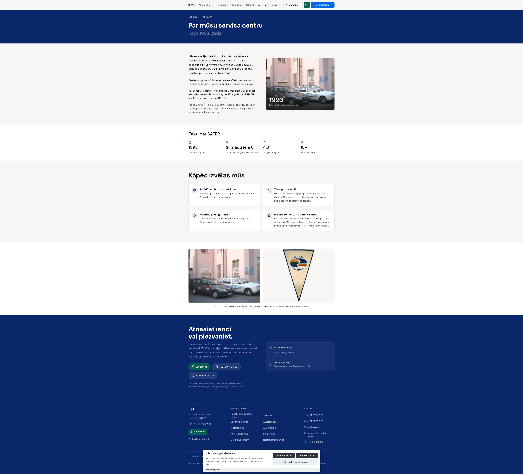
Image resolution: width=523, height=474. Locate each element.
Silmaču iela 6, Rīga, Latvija (317, 435)
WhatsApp (201, 366)
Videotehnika (237, 427)
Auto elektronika (239, 433)
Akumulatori (269, 427)
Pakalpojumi (204, 5)
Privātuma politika (213, 470)
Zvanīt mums (322, 5)
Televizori (268, 415)
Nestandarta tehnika (273, 439)
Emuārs (222, 5)
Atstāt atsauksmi (200, 439)
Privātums (194, 463)
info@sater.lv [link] (313, 427)
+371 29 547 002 (228, 366)
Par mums (236, 5)
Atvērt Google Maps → (285, 352)
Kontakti (250, 5)
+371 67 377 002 (205, 375)
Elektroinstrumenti (240, 439)
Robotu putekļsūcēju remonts (241, 416)
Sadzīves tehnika (239, 421)
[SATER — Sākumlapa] (192, 5)
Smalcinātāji (269, 433)
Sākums (192, 17)
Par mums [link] (206, 17)
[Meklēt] (259, 5)
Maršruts (293, 5)
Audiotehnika (270, 421)
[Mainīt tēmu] (266, 5)
